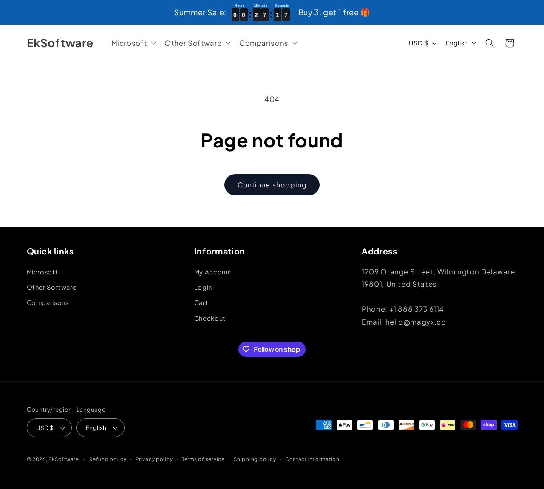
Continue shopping (272, 185)
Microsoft (42, 272)
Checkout (210, 318)
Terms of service (203, 459)
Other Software (52, 287)
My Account (213, 272)
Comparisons (48, 302)
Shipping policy (255, 459)
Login (203, 287)
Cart (201, 302)
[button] (132, 43)
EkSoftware (63, 459)
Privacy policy (154, 459)
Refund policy (108, 459)
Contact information (312, 459)
